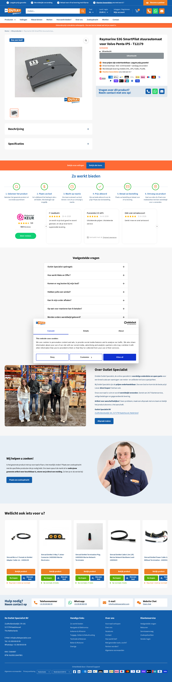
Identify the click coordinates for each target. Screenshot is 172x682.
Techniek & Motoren (78, 639)
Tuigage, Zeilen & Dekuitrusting (82, 635)
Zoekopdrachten (147, 635)
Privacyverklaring (29, 671)
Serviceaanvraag (146, 631)
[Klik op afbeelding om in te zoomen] (86, 40)
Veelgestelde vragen (148, 623)
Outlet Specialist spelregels (60, 266)
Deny (52, 357)
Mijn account (119, 12)
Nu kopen (14, 578)
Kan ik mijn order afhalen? (59, 300)
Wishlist (105, 19)
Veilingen (23, 19)
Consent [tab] (50, 331)
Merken (49, 19)
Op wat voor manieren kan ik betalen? (65, 308)
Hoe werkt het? (111, 639)
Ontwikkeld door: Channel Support (86, 666)
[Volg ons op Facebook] (74, 671)
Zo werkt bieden (76, 623)
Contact (116, 19)
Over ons (79, 19)
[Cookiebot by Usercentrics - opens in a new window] (126, 323)
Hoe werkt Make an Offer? (59, 275)
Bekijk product (21, 571)
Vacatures (109, 631)
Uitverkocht (131, 56)
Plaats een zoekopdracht (19, 480)
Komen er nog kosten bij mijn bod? (63, 283)
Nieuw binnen (36, 19)
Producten (9, 19)
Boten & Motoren (77, 642)
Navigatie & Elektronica (79, 627)
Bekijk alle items (95, 165)
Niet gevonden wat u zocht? (116, 642)
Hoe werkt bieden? (64, 19)
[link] (21, 554)
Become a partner (157, 2)
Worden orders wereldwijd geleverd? (64, 317)
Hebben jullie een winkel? (59, 291)
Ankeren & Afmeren (78, 631)
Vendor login (145, 639)
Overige (73, 646)
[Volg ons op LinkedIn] (79, 671)
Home (7, 31)
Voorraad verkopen (113, 623)
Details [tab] (86, 331)
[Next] (167, 554)
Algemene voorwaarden (114, 650)
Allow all (119, 357)
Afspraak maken (104, 421)
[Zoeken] (83, 11)
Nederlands (42, 672)
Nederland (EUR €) (60, 672)
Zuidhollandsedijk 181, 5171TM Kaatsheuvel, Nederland (116, 413)
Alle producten (16, 31)
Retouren (144, 627)
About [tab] (121, 331)
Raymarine (103, 48)
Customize (84, 357)
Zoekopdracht (92, 19)
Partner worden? (112, 646)
